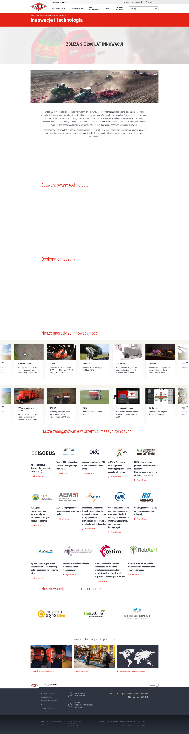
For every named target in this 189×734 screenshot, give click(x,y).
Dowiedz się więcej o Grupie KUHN (43, 671)
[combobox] (151, 2)
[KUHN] (39, 6)
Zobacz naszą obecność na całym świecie (132, 671)
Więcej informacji (38, 476)
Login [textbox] (150, 2)
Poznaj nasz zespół (82, 671)
